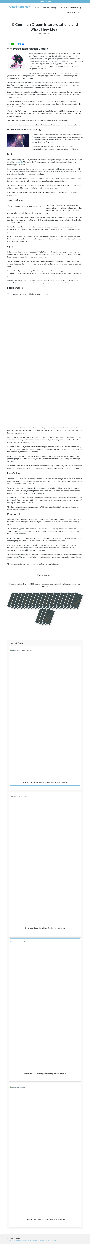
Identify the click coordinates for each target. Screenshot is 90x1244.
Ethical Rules (26, 1240)
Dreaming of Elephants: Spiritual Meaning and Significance (45, 928)
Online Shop (71, 12)
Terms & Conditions (14, 1240)
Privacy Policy (44, 1240)
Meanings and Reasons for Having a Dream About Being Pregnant (45, 782)
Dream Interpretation (44, 33)
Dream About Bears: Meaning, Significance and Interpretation (45, 1219)
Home (37, 8)
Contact (54, 1240)
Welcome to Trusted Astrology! (70, 8)
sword (19, 162)
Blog (79, 12)
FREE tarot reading (49, 8)
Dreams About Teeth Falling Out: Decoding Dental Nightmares (45, 1074)
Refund (35, 1240)
